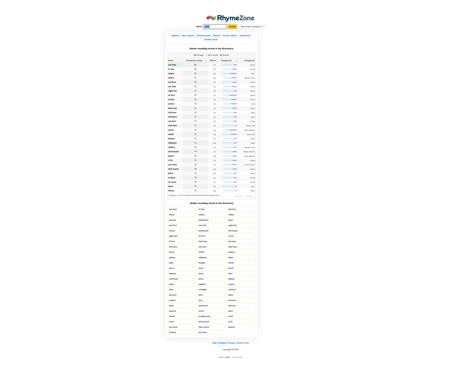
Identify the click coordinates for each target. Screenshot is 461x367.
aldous (172, 257)
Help (217, 195)
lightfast (173, 236)
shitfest (232, 209)
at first (202, 236)
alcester (173, 295)
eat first (202, 246)
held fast (203, 241)
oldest (202, 214)
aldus (230, 257)
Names (226, 55)
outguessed (204, 316)
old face (232, 241)
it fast (202, 209)
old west (173, 246)
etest (201, 311)
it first (172, 241)
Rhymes (175, 35)
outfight (203, 289)
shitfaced (232, 230)
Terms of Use (242, 343)
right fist (232, 225)
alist (230, 273)
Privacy (231, 343)
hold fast (232, 246)
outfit (201, 252)
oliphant (203, 257)
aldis (171, 262)
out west (173, 327)
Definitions (245, 35)
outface (232, 289)
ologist (202, 262)
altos (201, 268)
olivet (231, 268)
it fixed (172, 332)
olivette (232, 300)
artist (171, 252)
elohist (172, 300)
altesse (172, 220)
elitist (231, 262)
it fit (230, 321)
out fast (173, 209)
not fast (202, 225)
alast (171, 305)
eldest (231, 214)
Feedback (222, 343)
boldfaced (203, 230)
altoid (172, 316)
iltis (200, 300)
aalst (171, 284)
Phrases (217, 35)
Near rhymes (188, 35)
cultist (231, 284)
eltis (171, 289)
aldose (231, 278)
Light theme (224, 357)
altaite (231, 327)
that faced (204, 327)
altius (171, 214)
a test (231, 236)
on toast (203, 332)
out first (173, 225)
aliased (172, 273)
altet (230, 220)
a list (230, 316)
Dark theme (237, 357)
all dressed (204, 321)
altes (201, 273)
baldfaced (203, 220)
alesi (230, 311)
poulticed (203, 305)
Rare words (213, 55)
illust (230, 295)
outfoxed (173, 278)
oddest (231, 252)
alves (171, 268)
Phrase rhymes (230, 35)
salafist (202, 284)
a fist (171, 321)
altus (201, 278)
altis (201, 295)
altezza (232, 305)
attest (172, 230)
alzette (172, 311)
